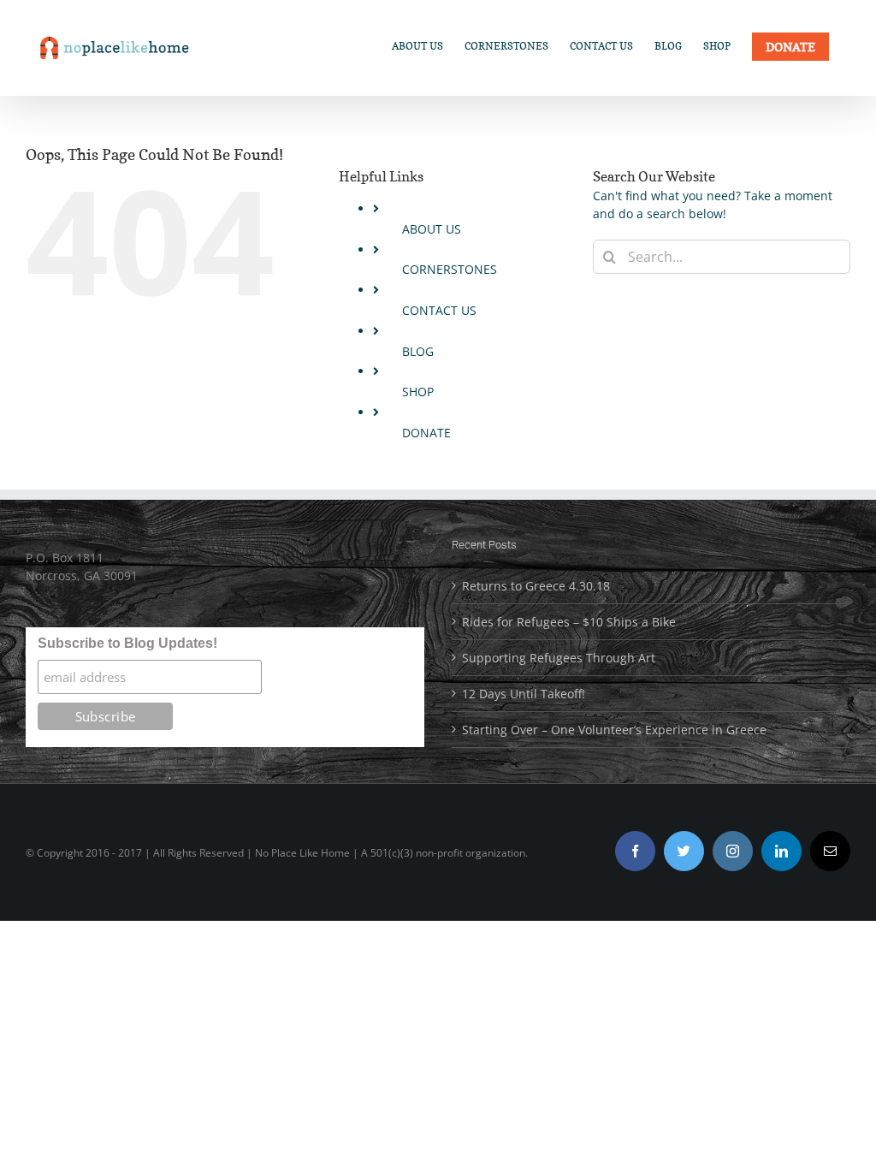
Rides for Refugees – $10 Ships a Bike (569, 622)
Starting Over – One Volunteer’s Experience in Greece (614, 729)
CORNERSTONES (449, 269)
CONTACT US (439, 310)
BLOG (418, 351)
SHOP (418, 391)
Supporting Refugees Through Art (558, 658)
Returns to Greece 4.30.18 (536, 586)
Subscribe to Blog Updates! (127, 643)
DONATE (426, 432)
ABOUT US (431, 229)
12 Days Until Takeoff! (523, 693)
